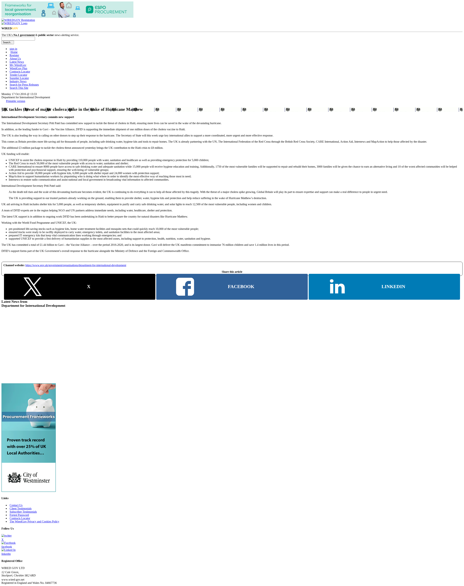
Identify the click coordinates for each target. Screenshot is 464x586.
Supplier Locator (19, 78)
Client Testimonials (21, 508)
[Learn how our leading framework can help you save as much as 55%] (28, 490)
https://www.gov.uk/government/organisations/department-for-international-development (75, 265)
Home (14, 52)
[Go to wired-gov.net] (14, 23)
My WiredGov (18, 65)
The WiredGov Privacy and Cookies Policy (34, 521)
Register (14, 55)
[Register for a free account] (18, 20)
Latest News (17, 61)
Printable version (15, 101)
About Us (15, 58)
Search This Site (19, 87)
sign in (13, 48)
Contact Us (16, 505)
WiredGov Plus (18, 68)
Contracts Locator (20, 71)
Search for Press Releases (24, 84)
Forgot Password (19, 515)
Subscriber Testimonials (23, 511)
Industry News (18, 81)
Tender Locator (18, 74)
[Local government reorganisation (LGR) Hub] (67, 16)
